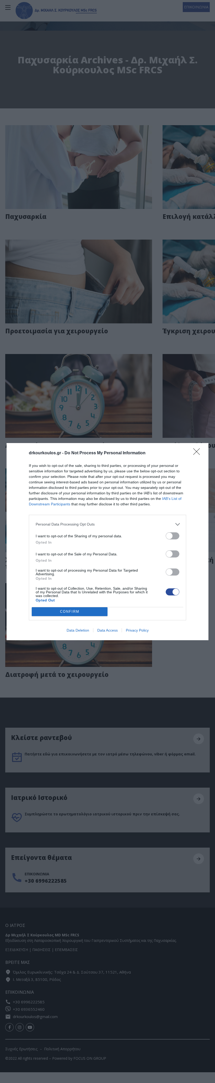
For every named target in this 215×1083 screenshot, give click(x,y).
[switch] (172, 535)
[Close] (198, 453)
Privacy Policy (137, 630)
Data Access (107, 630)
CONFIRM (69, 612)
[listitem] (107, 524)
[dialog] (107, 541)
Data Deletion (78, 630)
